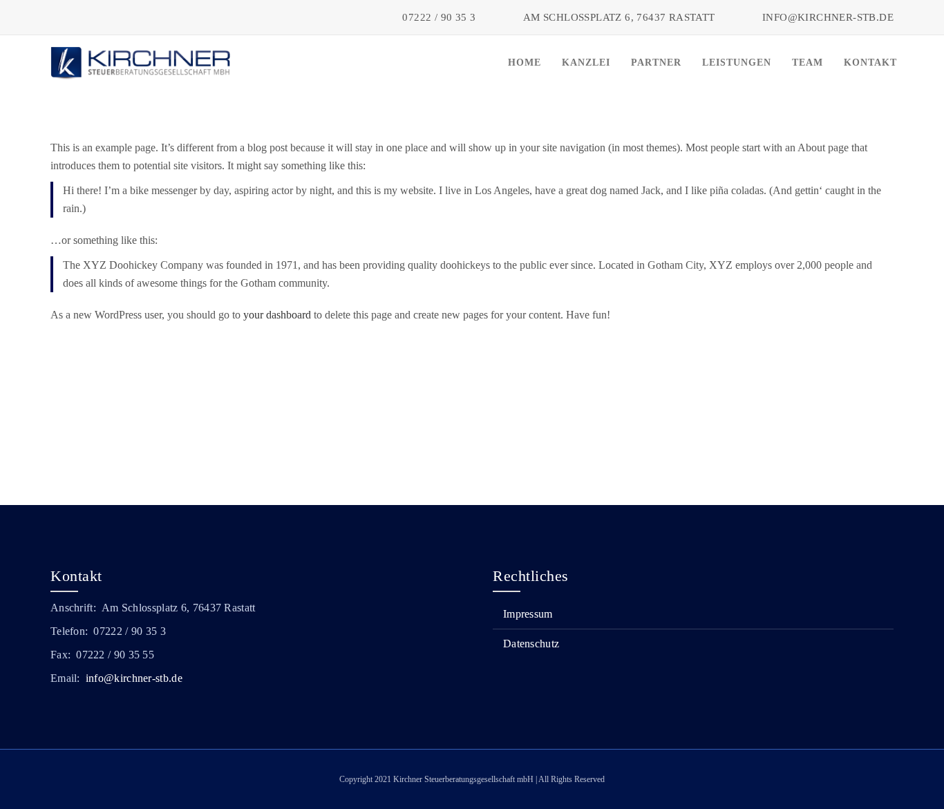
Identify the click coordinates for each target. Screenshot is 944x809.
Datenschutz (531, 643)
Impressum (528, 614)
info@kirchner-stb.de (134, 678)
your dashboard (277, 315)
